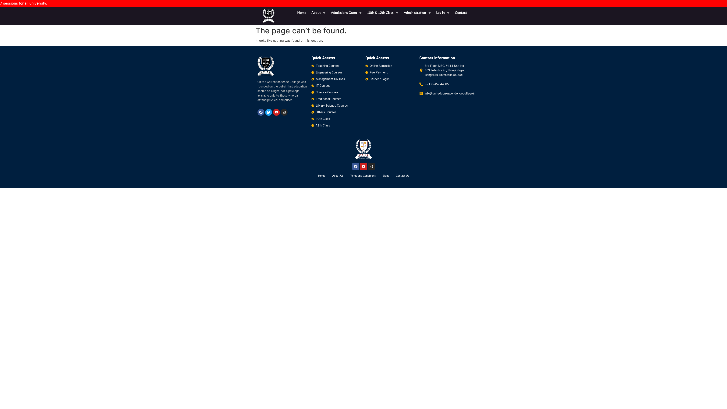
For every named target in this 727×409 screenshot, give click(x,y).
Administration (415, 13)
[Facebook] (260, 112)
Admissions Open (344, 13)
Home (302, 13)
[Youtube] (276, 112)
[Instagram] (284, 112)
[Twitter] (268, 112)
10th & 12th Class (380, 13)
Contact (461, 13)
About (316, 13)
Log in (440, 13)
